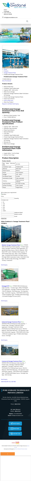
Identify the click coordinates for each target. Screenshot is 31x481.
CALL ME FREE (12, 381)
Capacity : (18, 293)
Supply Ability (7, 153)
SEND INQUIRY (4, 381)
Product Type (7, 137)
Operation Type (8, 128)
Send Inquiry (15, 104)
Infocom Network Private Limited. (21, 448)
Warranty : (19, 291)
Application (7, 138)
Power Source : (14, 250)
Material (6, 132)
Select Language (6, 10)
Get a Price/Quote (6, 80)
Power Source (7, 130)
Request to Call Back (7, 104)
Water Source (7, 143)
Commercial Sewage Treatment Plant (12, 361)
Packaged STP (5, 286)
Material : (11, 291)
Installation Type (8, 135)
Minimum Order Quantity (10, 115)
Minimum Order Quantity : (14, 246)
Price (5, 117)
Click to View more (8, 100)
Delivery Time (7, 155)
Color (5, 133)
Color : (16, 253)
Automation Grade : (18, 257)
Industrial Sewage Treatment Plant (11, 322)
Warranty (6, 142)
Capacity (6, 126)
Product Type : (13, 325)
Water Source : (19, 373)
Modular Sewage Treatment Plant (11, 245)
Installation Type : (14, 294)
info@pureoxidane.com (11, 17)
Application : (13, 289)
